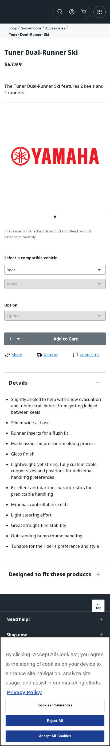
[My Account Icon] (72, 12)
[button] (55, 619)
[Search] (60, 12)
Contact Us (89, 354)
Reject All (55, 721)
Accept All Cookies (55, 736)
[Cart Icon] (83, 12)
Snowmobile (31, 28)
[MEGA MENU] (99, 12)
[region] (55, 691)
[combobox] (55, 270)
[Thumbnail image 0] (55, 216)
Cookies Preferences (55, 705)
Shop (13, 28)
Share (17, 354)
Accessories (55, 28)
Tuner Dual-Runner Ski (29, 34)
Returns (51, 354)
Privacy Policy (24, 692)
